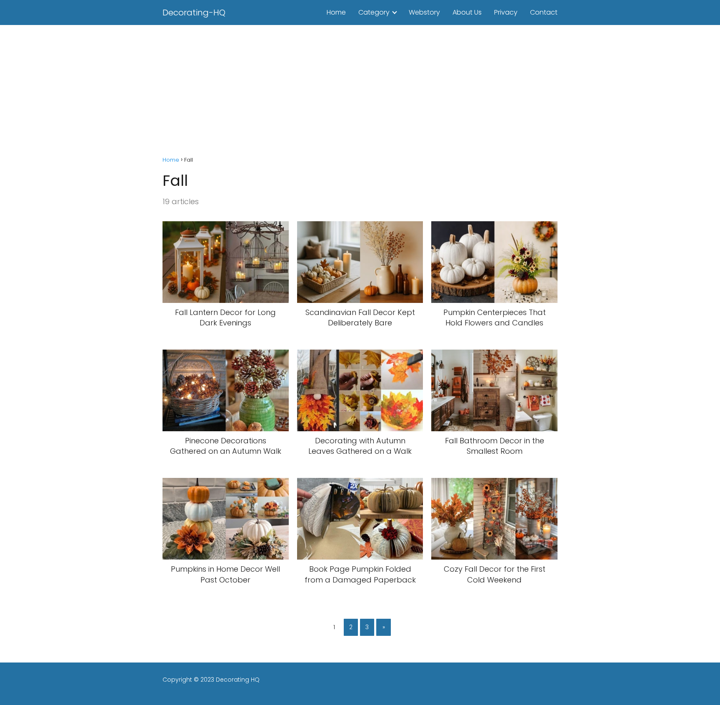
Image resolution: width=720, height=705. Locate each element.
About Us (467, 12)
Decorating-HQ (193, 12)
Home (336, 12)
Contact (544, 12)
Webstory (424, 12)
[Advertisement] (360, 87)
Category (374, 12)
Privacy (506, 12)
